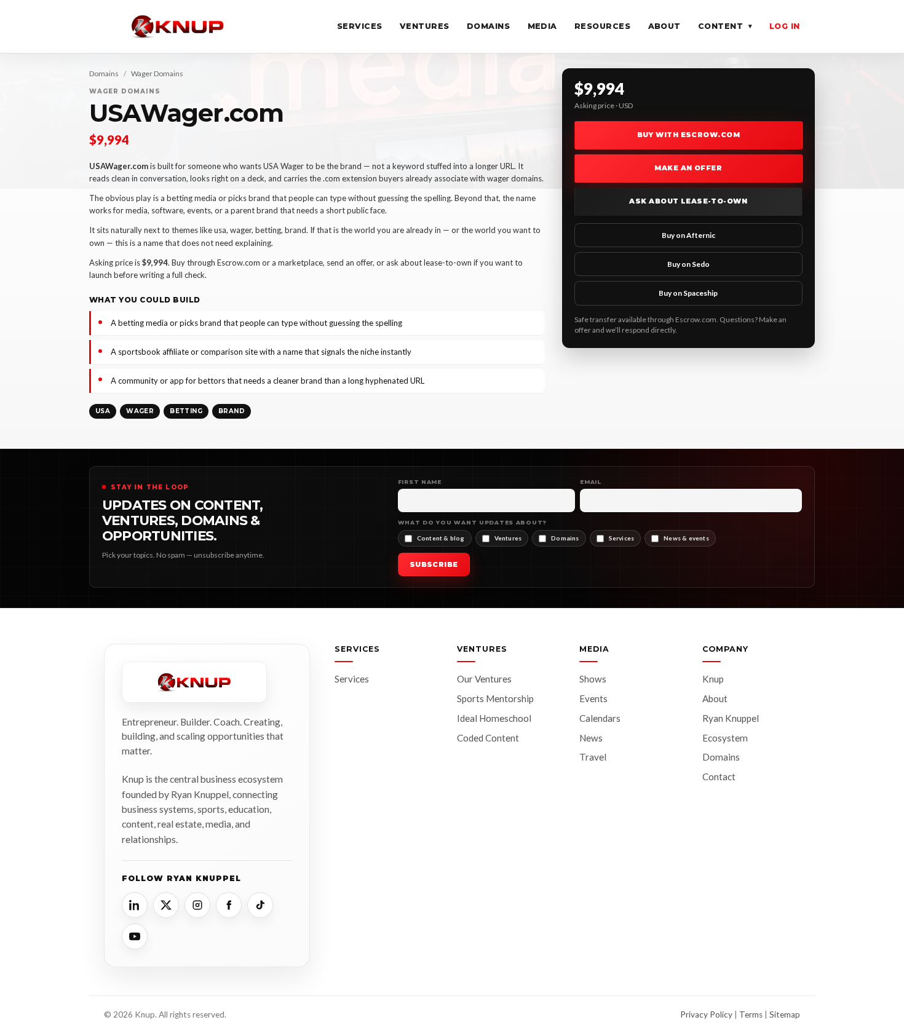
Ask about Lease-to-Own (688, 201)
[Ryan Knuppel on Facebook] (229, 905)
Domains (488, 26)
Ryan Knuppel (730, 718)
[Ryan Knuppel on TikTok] (260, 905)
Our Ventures (484, 678)
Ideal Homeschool (494, 718)
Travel (592, 756)
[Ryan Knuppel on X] (166, 905)
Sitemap (784, 1014)
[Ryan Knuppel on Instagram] (197, 905)
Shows (592, 678)
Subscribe (434, 564)
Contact (718, 776)
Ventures (425, 26)
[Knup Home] (178, 26)
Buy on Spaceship (688, 293)
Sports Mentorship (495, 698)
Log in (784, 26)
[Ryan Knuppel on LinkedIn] (135, 905)
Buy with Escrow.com (688, 134)
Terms (751, 1014)
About (664, 26)
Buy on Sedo (688, 264)
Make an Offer (688, 168)
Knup (713, 678)
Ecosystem (725, 737)
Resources (602, 26)
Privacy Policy (706, 1014)
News (591, 737)
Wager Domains (157, 73)
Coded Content (488, 737)
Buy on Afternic (688, 235)
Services (360, 26)
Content (725, 26)
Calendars (600, 718)
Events (593, 698)
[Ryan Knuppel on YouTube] (135, 936)
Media (543, 26)
